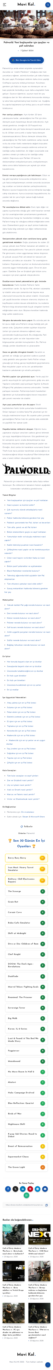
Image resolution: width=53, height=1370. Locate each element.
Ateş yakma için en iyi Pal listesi (21, 703)
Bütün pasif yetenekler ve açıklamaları (24, 566)
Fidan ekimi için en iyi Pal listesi (21, 712)
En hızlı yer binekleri (16, 680)
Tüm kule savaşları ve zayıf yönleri (22, 776)
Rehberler (28, 827)
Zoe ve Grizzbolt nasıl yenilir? (20, 780)
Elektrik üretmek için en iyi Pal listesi (23, 717)
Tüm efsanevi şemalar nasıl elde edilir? (24, 584)
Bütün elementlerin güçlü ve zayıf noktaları (26, 532)
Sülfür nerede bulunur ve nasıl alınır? (24, 640)
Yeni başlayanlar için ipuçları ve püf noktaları (27, 500)
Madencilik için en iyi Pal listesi (21, 735)
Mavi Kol (25, 5)
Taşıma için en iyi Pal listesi (19, 758)
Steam (25, 816)
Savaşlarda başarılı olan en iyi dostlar (24, 666)
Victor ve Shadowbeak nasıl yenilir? (23, 799)
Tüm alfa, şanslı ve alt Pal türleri (22, 527)
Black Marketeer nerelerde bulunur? (23, 571)
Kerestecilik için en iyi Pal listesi (21, 731)
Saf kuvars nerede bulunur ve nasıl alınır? (26, 627)
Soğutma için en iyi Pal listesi (20, 753)
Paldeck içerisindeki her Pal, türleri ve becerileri (28, 522)
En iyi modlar (13, 689)
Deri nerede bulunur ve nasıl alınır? (23, 613)
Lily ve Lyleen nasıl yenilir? (19, 785)
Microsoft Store (38, 816)
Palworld (30, 833)
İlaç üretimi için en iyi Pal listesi (21, 748)
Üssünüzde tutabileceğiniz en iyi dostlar (25, 671)
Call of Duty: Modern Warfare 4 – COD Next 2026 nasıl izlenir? (38, 1251)
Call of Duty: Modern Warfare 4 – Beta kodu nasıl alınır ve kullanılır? (13, 1251)
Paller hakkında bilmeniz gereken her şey (25, 518)
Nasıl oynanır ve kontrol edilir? (21, 505)
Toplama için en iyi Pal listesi (20, 726)
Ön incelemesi (27, 812)
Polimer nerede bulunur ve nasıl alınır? (24, 623)
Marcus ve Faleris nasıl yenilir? (21, 794)
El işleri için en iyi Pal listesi (19, 721)
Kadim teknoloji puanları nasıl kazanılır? (25, 545)
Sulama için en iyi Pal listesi (19, 707)
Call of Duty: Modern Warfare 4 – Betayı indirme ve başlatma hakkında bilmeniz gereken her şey (37, 1290)
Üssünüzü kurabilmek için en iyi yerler (24, 685)
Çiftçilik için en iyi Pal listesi (19, 762)
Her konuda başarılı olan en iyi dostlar (24, 662)
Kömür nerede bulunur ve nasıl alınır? (24, 618)
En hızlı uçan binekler (16, 676)
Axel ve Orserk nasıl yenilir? (19, 790)
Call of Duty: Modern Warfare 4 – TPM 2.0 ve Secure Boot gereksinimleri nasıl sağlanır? (38, 1332)
